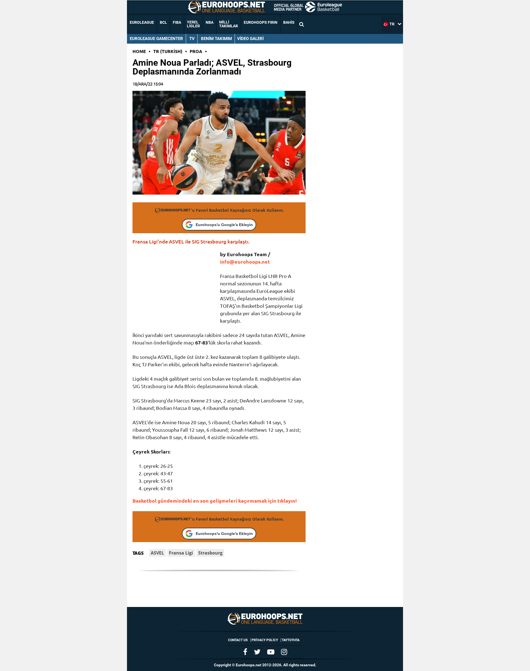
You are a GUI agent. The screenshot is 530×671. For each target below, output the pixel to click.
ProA (196, 51)
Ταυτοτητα (291, 640)
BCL (163, 22)
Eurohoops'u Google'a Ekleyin (224, 224)
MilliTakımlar (228, 24)
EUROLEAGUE (142, 22)
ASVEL (157, 553)
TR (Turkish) (167, 51)
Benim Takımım (216, 38)
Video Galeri (250, 38)
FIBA (177, 22)
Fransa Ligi (181, 553)
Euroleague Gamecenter (156, 38)
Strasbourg (210, 553)
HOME (139, 51)
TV (192, 38)
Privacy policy (264, 640)
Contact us (238, 640)
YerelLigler (193, 24)
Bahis (289, 22)
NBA (209, 22)
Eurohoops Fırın (260, 22)
